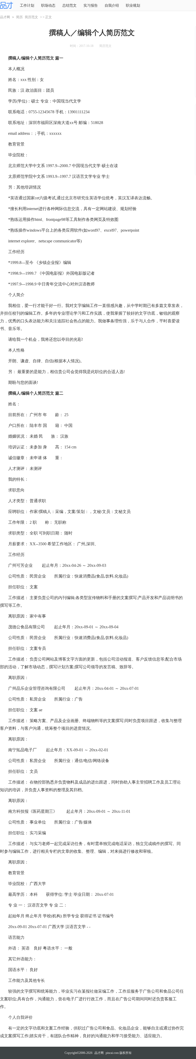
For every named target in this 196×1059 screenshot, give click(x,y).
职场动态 (48, 5)
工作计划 (27, 5)
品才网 (5, 17)
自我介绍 (112, 5)
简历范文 (31, 17)
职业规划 (133, 5)
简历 (19, 17)
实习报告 (90, 5)
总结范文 (69, 5)
